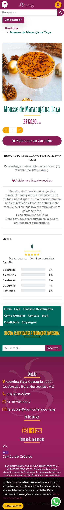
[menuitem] (8, 309)
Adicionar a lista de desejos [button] (33, 180)
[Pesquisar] (60, 12)
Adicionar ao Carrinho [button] (33, 141)
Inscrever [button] (53, 348)
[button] (6, 72)
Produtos (11, 28)
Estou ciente (13, 506)
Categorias (12, 19)
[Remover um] (5, 130)
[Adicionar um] (20, 130)
